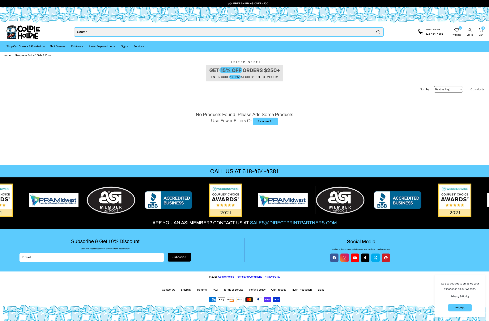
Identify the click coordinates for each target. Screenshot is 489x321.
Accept (460, 307)
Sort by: (425, 89)
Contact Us (168, 289)
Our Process (278, 289)
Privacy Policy (272, 276)
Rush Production (302, 289)
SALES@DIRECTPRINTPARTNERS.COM (293, 222)
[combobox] (228, 32)
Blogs (320, 289)
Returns (202, 289)
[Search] (378, 32)
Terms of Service (234, 289)
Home (7, 55)
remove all (265, 121)
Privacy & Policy (459, 296)
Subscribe (179, 257)
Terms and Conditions (249, 276)
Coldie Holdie (226, 276)
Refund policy (257, 289)
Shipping (186, 289)
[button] (25, 46)
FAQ (215, 289)
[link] (244, 70)
